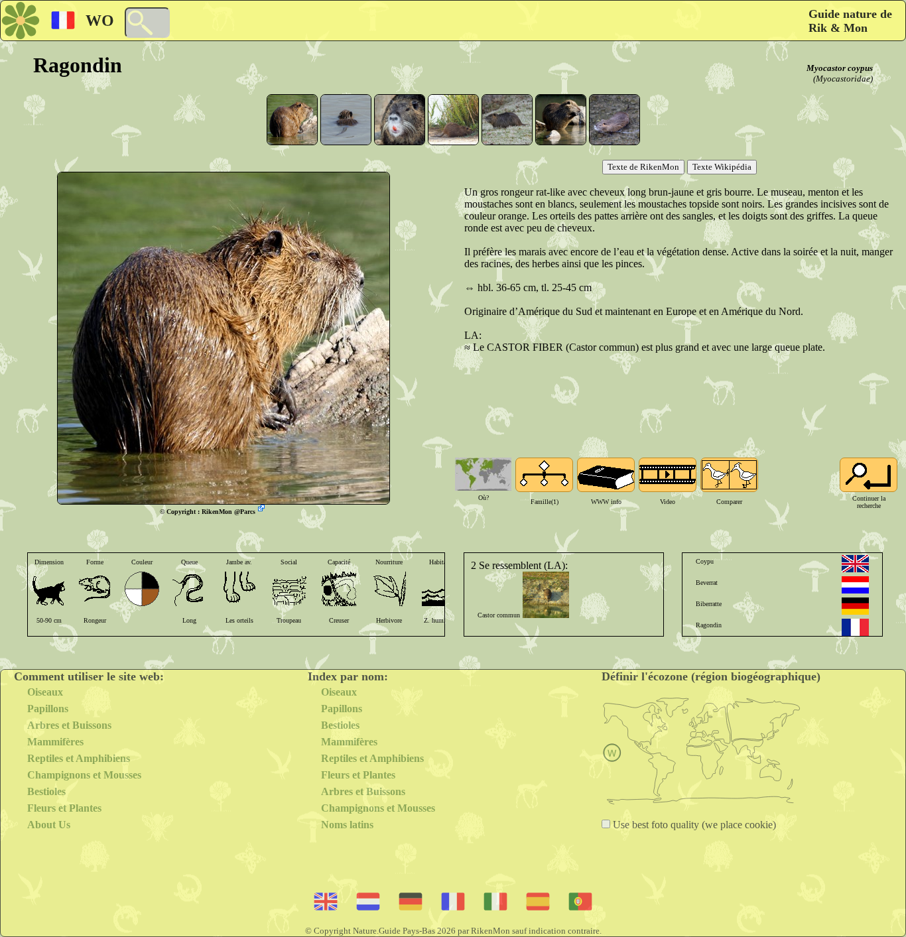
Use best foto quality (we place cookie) (693, 824)
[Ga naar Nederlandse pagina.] (855, 584)
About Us (48, 824)
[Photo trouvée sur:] (262, 509)
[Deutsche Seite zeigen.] (855, 606)
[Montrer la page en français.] (855, 627)
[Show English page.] (855, 563)
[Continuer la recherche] (868, 475)
